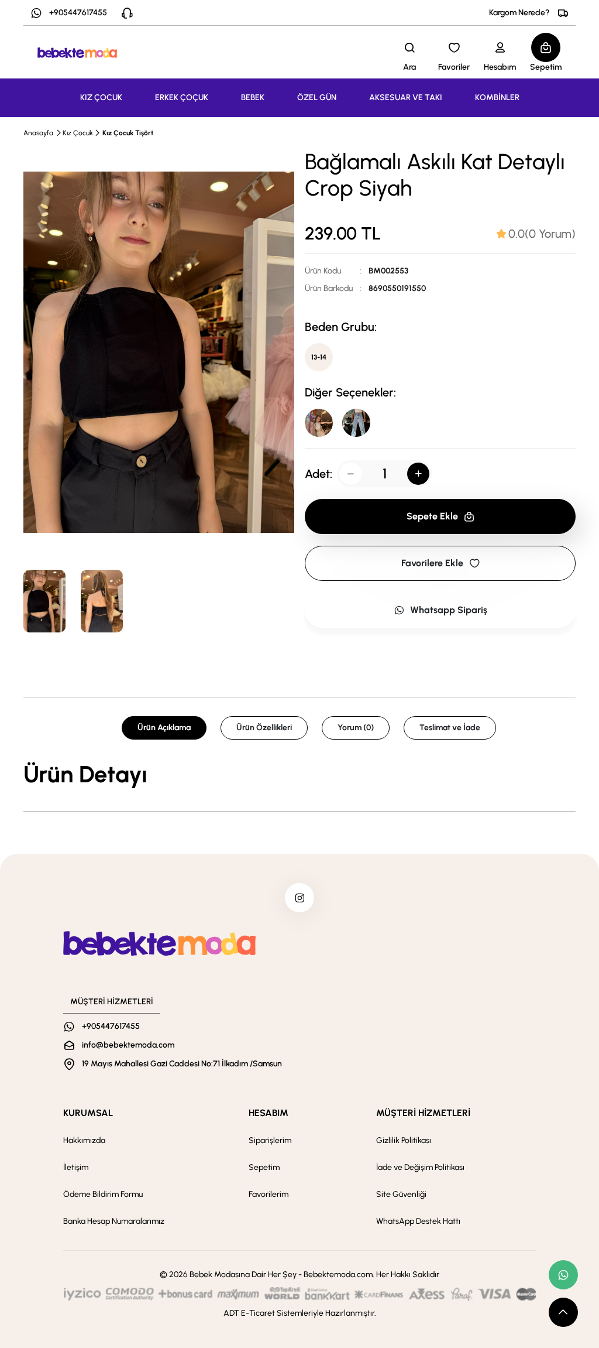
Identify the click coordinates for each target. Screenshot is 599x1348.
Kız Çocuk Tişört (127, 133)
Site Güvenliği (401, 1194)
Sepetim (264, 1167)
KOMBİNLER (497, 97)
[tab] (536, 233)
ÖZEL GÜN (316, 97)
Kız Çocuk (78, 133)
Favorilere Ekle (432, 563)
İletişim (75, 1167)
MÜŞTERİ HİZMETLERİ (423, 1112)
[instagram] (299, 897)
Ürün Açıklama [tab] (164, 728)
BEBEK (252, 97)
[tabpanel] (299, 774)
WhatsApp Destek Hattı (418, 1221)
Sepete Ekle (432, 516)
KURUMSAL (88, 1112)
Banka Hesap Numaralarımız (113, 1221)
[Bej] (319, 423)
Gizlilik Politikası (403, 1140)
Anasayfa (38, 133)
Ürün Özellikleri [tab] (264, 728)
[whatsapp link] (563, 1274)
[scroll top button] (563, 1312)
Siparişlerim (270, 1140)
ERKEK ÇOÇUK (181, 97)
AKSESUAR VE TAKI (405, 97)
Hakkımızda (84, 1140)
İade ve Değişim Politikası (420, 1167)
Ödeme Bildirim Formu (103, 1194)
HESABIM (268, 1112)
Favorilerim (268, 1194)
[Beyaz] (356, 423)
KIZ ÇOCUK (101, 97)
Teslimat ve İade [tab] (449, 728)
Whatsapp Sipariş (448, 609)
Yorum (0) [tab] (356, 728)
